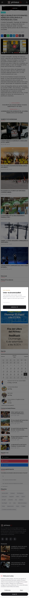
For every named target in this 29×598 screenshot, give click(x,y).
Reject (21, 590)
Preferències (7, 590)
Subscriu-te (14, 307)
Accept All (14, 594)
